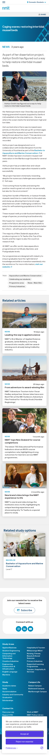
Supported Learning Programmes (35, 665)
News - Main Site (35, 283)
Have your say (8, 712)
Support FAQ (7, 715)
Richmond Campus (36, 688)
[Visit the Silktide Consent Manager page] (41, 747)
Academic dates (9, 686)
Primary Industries (17, 286)
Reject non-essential (24, 741)
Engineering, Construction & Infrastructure (8, 666)
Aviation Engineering (11, 651)
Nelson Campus (35, 686)
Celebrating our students (19, 279)
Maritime (6, 675)
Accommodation (9, 691)
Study (5, 682)
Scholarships (7, 700)
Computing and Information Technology (8, 655)
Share (43, 14)
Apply (4, 688)
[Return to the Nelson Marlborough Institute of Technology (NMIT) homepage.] (6, 9)
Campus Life (34, 682)
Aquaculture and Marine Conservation (25, 276)
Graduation (7, 697)
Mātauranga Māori (35, 651)
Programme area (16, 283)
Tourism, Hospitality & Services (36, 670)
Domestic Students (36, 2)
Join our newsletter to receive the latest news (24, 605)
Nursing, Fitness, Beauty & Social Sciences (34, 655)
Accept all (24, 733)
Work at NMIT (32, 712)
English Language (9, 672)
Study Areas (8, 644)
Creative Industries (10, 661)
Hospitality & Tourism (36, 648)
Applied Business (9, 648)
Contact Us (7, 708)
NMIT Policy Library (35, 715)
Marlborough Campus (37, 691)
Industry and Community (12, 694)
